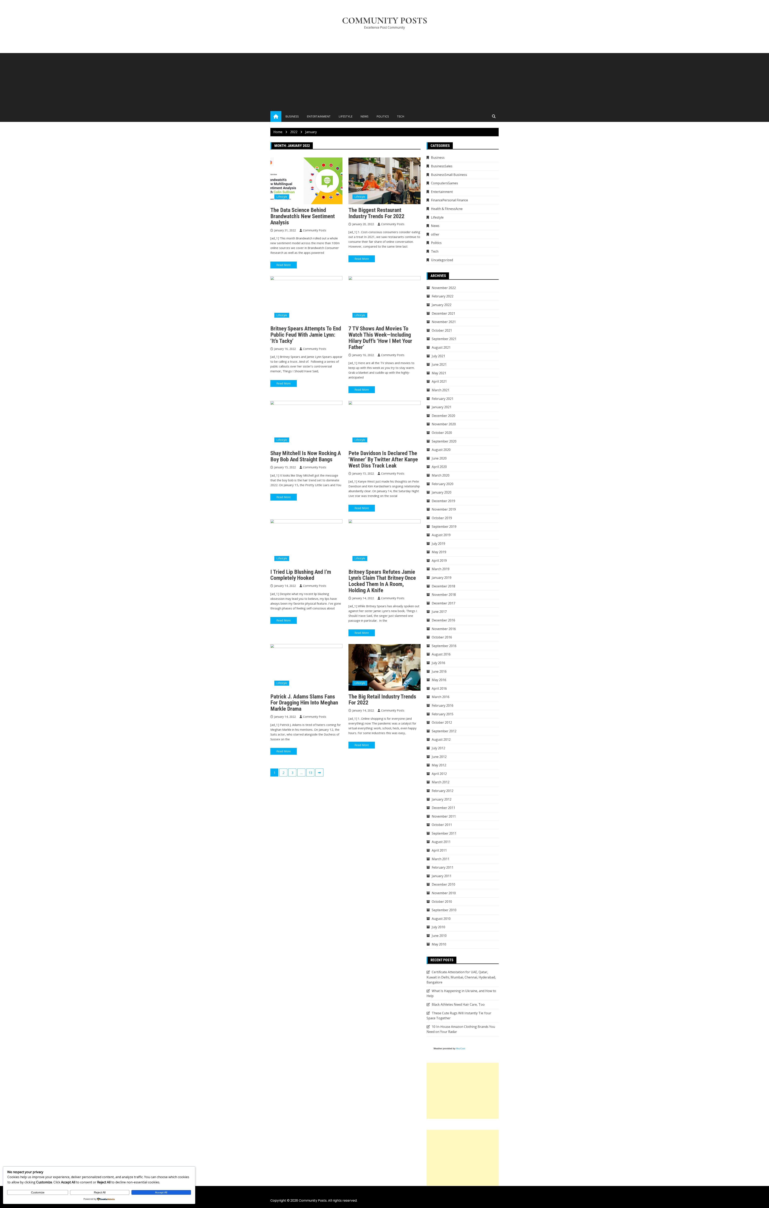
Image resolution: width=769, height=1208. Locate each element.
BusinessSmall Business (449, 175)
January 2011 (441, 876)
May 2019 (439, 552)
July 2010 (438, 927)
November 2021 (444, 322)
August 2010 (441, 918)
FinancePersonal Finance (449, 200)
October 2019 (442, 518)
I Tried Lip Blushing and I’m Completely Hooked (300, 575)
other (435, 234)
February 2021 (442, 398)
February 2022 (442, 296)
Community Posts (384, 20)
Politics (382, 116)
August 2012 (441, 739)
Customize (37, 1192)
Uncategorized (442, 260)
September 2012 (444, 731)
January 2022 (441, 305)
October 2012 (442, 722)
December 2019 (443, 501)
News (364, 116)
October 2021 (442, 330)
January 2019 (441, 577)
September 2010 (444, 910)
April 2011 (439, 850)
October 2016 (442, 637)
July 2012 (438, 748)
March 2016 (440, 697)
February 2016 (442, 705)
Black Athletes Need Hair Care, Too (458, 1004)
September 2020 (444, 441)
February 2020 (442, 484)
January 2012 (441, 799)
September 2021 (444, 339)
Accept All (161, 1192)
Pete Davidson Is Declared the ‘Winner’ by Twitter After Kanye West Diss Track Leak (383, 459)
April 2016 (439, 688)
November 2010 (444, 893)
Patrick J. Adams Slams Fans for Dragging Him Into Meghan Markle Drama (304, 702)
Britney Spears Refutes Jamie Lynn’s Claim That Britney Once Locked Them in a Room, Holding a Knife (382, 581)
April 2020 (439, 467)
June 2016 (439, 671)
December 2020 (443, 415)
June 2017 (439, 611)
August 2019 (441, 535)
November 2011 (444, 816)
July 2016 (438, 663)
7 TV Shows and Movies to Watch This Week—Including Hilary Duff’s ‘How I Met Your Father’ (380, 337)
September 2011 (444, 833)
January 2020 (441, 492)
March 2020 (440, 475)
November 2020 (444, 424)
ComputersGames (444, 183)
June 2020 (439, 458)
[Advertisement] (384, 81)
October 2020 (442, 432)
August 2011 (441, 842)
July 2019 (438, 543)
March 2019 (440, 569)
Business (292, 116)
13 (310, 773)
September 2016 (444, 646)
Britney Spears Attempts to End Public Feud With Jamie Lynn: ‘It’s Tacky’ (305, 334)
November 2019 (444, 509)
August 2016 (441, 654)
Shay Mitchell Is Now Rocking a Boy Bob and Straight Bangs (305, 456)
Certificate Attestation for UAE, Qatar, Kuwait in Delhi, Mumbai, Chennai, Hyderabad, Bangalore (461, 977)
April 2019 (439, 560)
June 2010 (439, 935)
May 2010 (439, 944)
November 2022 (444, 288)
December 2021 (443, 313)
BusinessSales (441, 166)
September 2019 (444, 526)
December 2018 (443, 586)
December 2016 (443, 620)
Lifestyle (345, 116)
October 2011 (442, 825)
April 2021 (439, 381)
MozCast (460, 1048)
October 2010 (442, 901)
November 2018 (444, 594)
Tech (400, 116)
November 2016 (444, 629)
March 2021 (440, 390)
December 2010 (443, 884)
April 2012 (439, 774)
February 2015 (442, 714)
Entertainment (319, 116)
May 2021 (439, 373)
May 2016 (439, 680)
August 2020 (441, 449)
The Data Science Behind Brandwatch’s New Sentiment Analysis (302, 216)
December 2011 (443, 808)
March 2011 (440, 859)
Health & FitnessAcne (447, 209)
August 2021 (441, 347)
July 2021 (438, 356)
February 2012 (442, 791)
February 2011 (442, 867)
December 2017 (443, 603)
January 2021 (441, 407)
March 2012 (440, 782)
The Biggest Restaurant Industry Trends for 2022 (376, 213)
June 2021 (439, 364)
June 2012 (439, 756)
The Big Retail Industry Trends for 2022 (382, 699)
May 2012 (439, 765)
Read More (283, 265)
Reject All (100, 1192)
